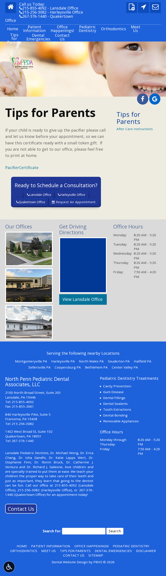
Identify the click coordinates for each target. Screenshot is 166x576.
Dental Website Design (70, 562)
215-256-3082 (32, 12)
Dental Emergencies (113, 551)
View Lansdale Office (82, 299)
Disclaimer (146, 551)
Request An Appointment (75, 202)
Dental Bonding (115, 415)
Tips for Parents (128, 118)
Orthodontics (113, 28)
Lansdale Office (40, 195)
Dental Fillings (114, 398)
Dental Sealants (115, 403)
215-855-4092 (32, 8)
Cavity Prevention (117, 386)
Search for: (52, 531)
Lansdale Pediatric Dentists (26, 453)
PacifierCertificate (21, 167)
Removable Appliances (121, 421)
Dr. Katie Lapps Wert (67, 457)
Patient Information (50, 546)
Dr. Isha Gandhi (32, 457)
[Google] (154, 99)
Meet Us (48, 551)
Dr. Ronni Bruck (48, 462)
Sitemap (95, 555)
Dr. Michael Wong (64, 453)
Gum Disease (113, 392)
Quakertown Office (32, 202)
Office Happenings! (91, 546)
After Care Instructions (135, 129)
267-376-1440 (32, 16)
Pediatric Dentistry (131, 546)
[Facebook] (142, 99)
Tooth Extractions (117, 409)
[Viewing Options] (9, 567)
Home (12, 28)
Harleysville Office (72, 195)
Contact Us (21, 508)
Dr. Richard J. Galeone (44, 467)
